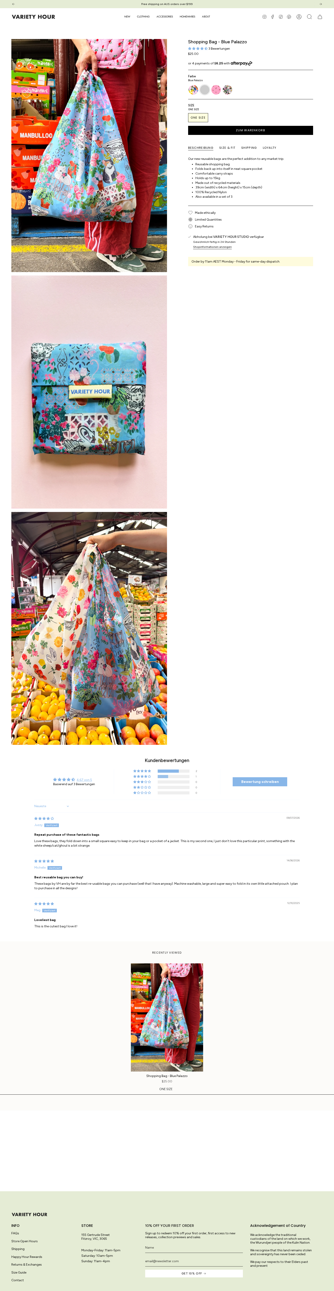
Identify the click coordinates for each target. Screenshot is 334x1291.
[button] (143, 17)
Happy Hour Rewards (26, 1257)
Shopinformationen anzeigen (212, 246)
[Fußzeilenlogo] (29, 1214)
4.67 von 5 (84, 780)
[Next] (321, 4)
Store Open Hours (24, 1241)
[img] (44, 819)
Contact (17, 1280)
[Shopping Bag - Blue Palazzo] (167, 1017)
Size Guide (18, 1272)
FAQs (15, 1233)
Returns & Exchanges (26, 1265)
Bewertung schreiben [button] (260, 781)
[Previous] (13, 4)
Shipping (18, 1249)
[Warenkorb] (320, 17)
